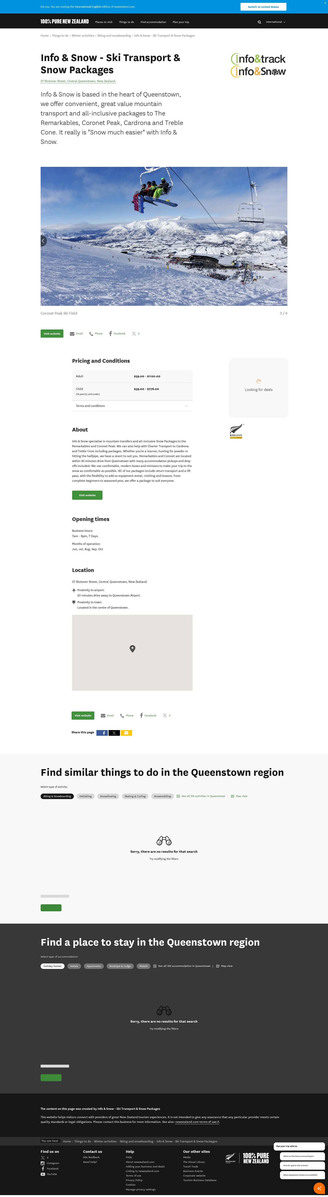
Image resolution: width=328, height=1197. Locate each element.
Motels (144, 966)
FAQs (129, 1157)
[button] (103, 22)
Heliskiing (86, 796)
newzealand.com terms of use (197, 1122)
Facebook (52, 1168)
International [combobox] (274, 22)
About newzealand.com (140, 1162)
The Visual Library (194, 1162)
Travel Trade (190, 1166)
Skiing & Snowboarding (57, 796)
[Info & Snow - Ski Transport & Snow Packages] (259, 65)
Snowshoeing (108, 796)
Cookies (131, 1184)
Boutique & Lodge (120, 966)
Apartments (94, 966)
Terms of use (133, 1175)
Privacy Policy (134, 1180)
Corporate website (194, 1175)
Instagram (52, 1163)
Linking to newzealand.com (142, 1171)
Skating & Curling (135, 796)
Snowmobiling (162, 796)
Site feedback (91, 1157)
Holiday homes (52, 966)
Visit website (52, 334)
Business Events (193, 1171)
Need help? (90, 1162)
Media (187, 1157)
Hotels (74, 966)
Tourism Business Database (200, 1180)
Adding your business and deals (145, 1166)
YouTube (51, 1174)
